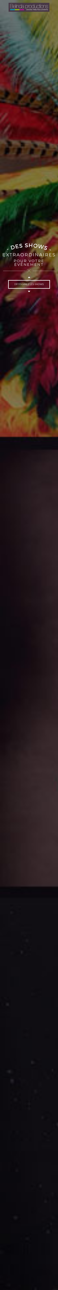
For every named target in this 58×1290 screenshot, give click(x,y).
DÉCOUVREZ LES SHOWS (29, 284)
